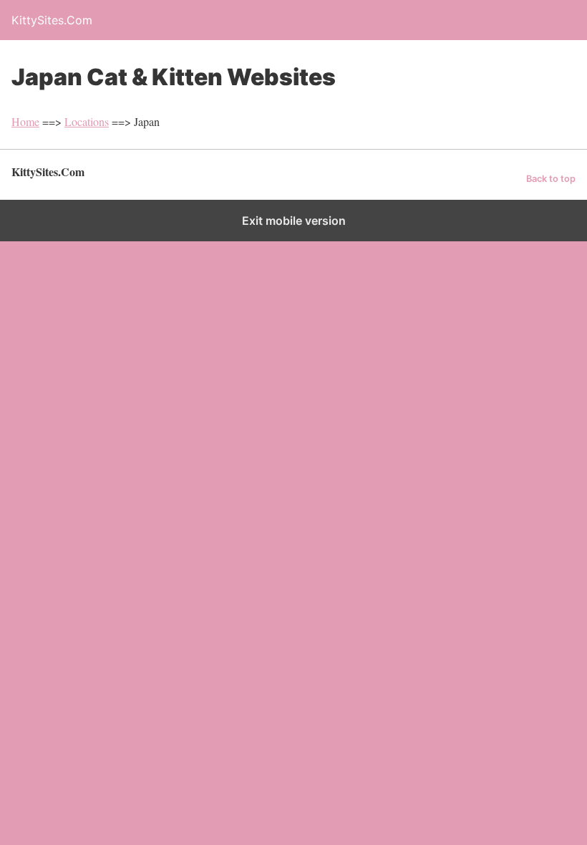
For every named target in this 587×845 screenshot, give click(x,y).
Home (25, 121)
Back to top (551, 178)
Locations (86, 121)
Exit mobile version (294, 220)
